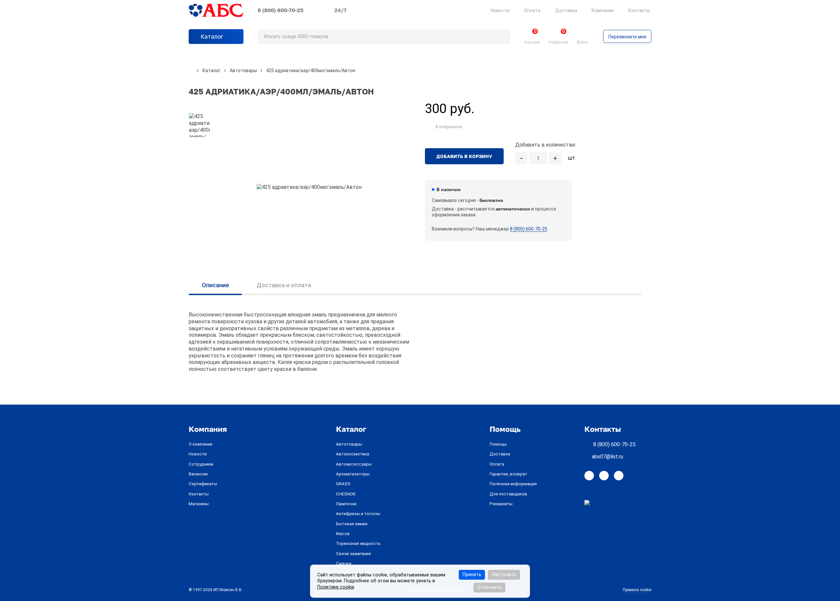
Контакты (639, 10)
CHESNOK (346, 493)
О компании (200, 444)
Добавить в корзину (464, 156)
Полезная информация (513, 483)
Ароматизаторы (353, 473)
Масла (342, 533)
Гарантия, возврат (508, 473)
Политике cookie (335, 587)
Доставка (566, 10)
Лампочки (346, 503)
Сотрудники (201, 464)
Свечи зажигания (353, 553)
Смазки (343, 563)
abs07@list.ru (607, 456)
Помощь (498, 444)
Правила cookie (637, 590)
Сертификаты (203, 483)
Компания (603, 10)
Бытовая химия (352, 523)
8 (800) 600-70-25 (281, 10)
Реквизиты (501, 503)
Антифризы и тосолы (358, 513)
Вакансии (198, 473)
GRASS (343, 483)
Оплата (532, 10)
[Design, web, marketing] (607, 502)
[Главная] (191, 70)
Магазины (199, 503)
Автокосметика (352, 453)
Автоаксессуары (354, 464)
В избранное (448, 126)
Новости (500, 10)
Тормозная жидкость (358, 543)
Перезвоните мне (627, 36)
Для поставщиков (508, 493)
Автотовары (349, 444)
